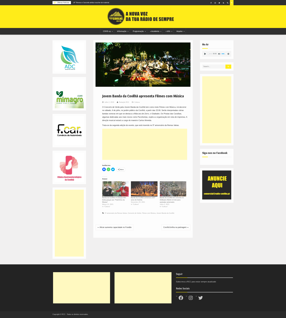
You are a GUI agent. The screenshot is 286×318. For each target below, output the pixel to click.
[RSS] (223, 3)
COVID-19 (107, 31)
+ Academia (154, 31)
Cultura (137, 102)
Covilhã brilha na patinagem (174, 227)
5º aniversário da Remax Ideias (116, 213)
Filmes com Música (149, 213)
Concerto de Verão (134, 213)
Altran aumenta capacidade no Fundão (115, 227)
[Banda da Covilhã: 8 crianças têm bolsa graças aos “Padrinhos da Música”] (115, 188)
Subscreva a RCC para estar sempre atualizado (196, 282)
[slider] (209, 54)
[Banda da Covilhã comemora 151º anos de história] (144, 188)
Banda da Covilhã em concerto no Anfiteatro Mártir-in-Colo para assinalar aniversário (172, 200)
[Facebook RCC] (211, 3)
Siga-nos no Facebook (214, 153)
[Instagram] (215, 3)
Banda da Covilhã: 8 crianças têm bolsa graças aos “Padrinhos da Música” (114, 200)
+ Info (168, 31)
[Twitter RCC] (219, 3)
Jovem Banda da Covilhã (165, 213)
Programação (138, 31)
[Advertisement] (144, 144)
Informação (121, 31)
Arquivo (179, 31)
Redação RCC (124, 102)
